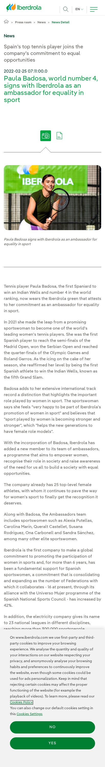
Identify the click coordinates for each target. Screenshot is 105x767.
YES (52, 743)
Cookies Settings (30, 714)
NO (52, 727)
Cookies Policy (21, 702)
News (41, 22)
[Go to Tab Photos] (45, 139)
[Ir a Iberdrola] (25, 8)
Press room (23, 22)
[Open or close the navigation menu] (94, 9)
